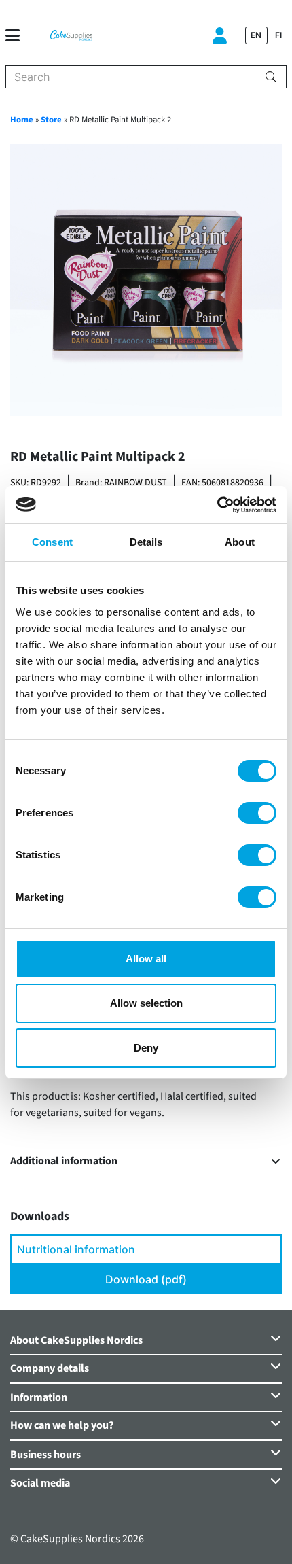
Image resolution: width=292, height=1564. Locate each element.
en (256, 35)
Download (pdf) (146, 1279)
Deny (146, 1048)
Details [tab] (146, 542)
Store (51, 120)
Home (21, 120)
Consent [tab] (52, 542)
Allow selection (146, 1003)
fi (278, 35)
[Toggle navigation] (18, 35)
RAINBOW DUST (135, 482)
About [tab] (240, 542)
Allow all (146, 959)
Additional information (63, 1161)
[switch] (257, 813)
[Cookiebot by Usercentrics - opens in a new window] (217, 505)
